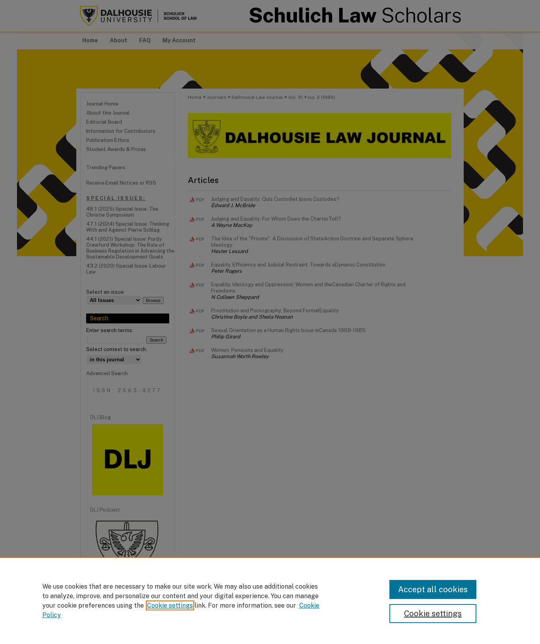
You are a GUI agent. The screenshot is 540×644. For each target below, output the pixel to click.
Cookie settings (170, 605)
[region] (270, 600)
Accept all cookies (433, 589)
